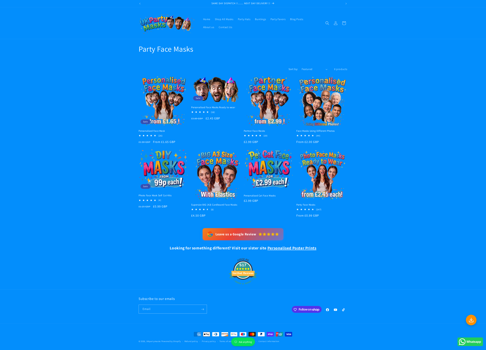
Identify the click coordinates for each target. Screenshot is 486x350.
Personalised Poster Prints (291, 248)
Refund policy (191, 341)
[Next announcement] (346, 3)
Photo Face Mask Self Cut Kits (155, 195)
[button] (327, 23)
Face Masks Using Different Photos (315, 130)
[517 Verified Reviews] (243, 287)
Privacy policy (209, 341)
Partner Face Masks (254, 130)
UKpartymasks (153, 341)
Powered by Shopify (171, 341)
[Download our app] (471, 320)
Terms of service (227, 341)
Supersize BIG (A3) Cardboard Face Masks (214, 204)
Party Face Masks (305, 204)
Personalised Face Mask (152, 130)
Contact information (269, 341)
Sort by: (293, 69)
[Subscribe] (202, 309)
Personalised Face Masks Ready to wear (213, 107)
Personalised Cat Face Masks (259, 195)
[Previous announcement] (140, 3)
